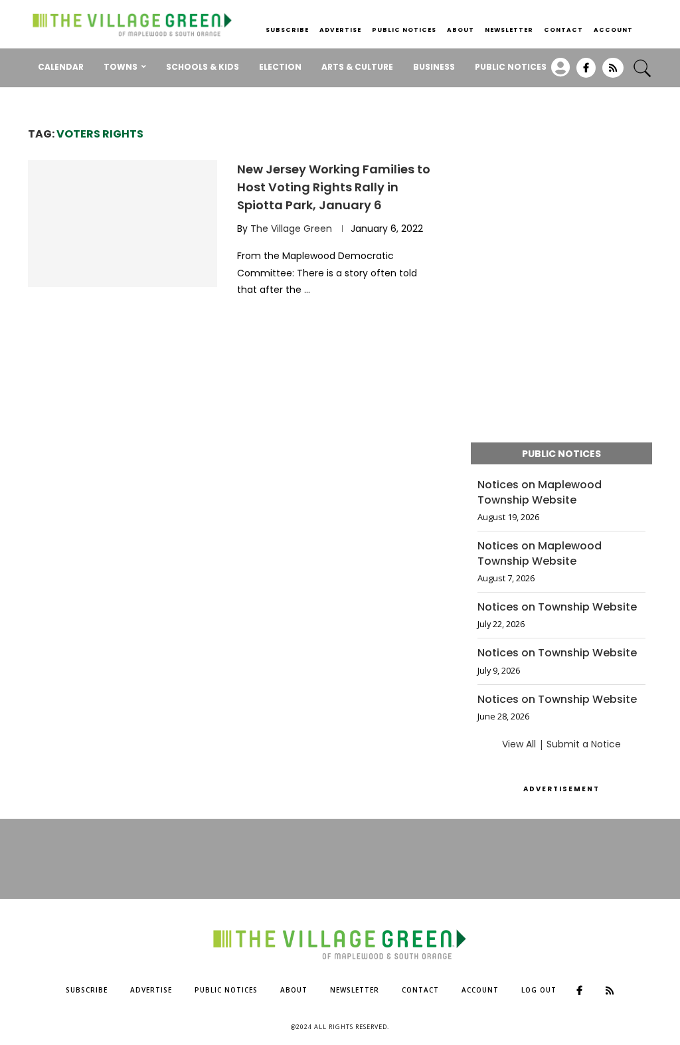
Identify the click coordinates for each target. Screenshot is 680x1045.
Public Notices (404, 30)
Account (613, 30)
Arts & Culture (357, 66)
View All (519, 744)
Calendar (61, 66)
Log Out (538, 990)
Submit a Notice (584, 744)
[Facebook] (586, 72)
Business (434, 66)
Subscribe (287, 30)
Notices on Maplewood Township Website (539, 492)
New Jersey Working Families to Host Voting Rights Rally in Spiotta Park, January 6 (333, 187)
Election (280, 66)
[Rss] (613, 72)
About (460, 30)
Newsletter (509, 30)
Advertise (340, 30)
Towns (120, 66)
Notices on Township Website (557, 607)
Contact (563, 30)
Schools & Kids (202, 66)
